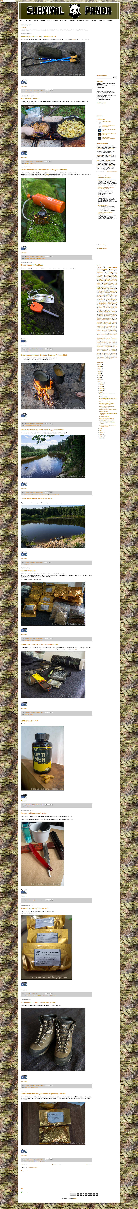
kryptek (101, 315)
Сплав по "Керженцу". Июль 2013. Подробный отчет (42, 430)
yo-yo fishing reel (100, 346)
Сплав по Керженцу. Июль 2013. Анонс (37, 498)
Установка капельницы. (103, 205)
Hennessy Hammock (101, 338)
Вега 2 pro (115, 346)
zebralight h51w (108, 346)
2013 (99, 381)
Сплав (104, 288)
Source (109, 330)
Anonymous (99, 148)
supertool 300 (100, 345)
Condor (114, 327)
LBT (99, 310)
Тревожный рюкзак (102, 303)
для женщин (106, 307)
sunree (106, 322)
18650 (107, 327)
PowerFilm (102, 339)
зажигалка (113, 351)
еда (25, 163)
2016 (99, 375)
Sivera (111, 295)
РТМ (114, 323)
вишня (98, 351)
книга (112, 307)
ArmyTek (115, 298)
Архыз (114, 322)
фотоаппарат (110, 302)
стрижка (99, 358)
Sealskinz (98, 330)
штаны (73, 39)
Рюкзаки (56, 20)
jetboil (116, 306)
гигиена (115, 290)
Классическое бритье (82, 20)
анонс (106, 276)
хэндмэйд (99, 276)
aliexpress (114, 279)
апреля (101, 432)
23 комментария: (39, 1159)
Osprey (114, 329)
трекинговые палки (48, 92)
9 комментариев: (39, 348)
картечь (98, 353)
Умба (103, 333)
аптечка (113, 282)
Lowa (107, 306)
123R (104, 335)
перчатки (110, 312)
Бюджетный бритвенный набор (33, 813)
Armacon (98, 294)
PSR (41, 640)
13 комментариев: (40, 712)
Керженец (33, 494)
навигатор (113, 354)
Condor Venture (114, 335)
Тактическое (101, 20)
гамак (106, 333)
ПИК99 (114, 347)
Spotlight (114, 330)
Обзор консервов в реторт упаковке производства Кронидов (106, 188)
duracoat (98, 331)
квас (102, 353)
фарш (108, 358)
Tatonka (111, 306)
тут (30, 358)
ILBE (110, 329)
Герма (106, 347)
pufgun (107, 331)
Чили (109, 349)
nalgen (115, 343)
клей (109, 353)
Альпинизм (110, 20)
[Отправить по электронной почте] (46, 90)
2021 (99, 366)
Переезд (23, 27)
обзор (35, 92)
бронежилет (99, 318)
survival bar (106, 316)
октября (101, 386)
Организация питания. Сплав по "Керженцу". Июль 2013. (44, 355)
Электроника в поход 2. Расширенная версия (39, 644)
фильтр (113, 292)
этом (42, 361)
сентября (102, 388)
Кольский (113, 316)
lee (112, 343)
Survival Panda (100, 146)
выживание (31, 92)
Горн (110, 347)
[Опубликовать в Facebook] (51, 90)
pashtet (108, 160)
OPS (111, 310)
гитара (110, 333)
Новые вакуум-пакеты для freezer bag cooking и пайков (43, 1094)
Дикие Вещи (100, 311)
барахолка (105, 350)
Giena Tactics (104, 329)
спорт (114, 326)
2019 (99, 370)
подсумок (104, 300)
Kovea (109, 290)
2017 (99, 373)
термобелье (101, 295)
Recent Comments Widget (112, 171)
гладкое (103, 351)
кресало (103, 334)
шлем (109, 308)
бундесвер (114, 350)
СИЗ (108, 287)
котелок (109, 304)
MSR (107, 310)
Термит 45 (104, 349)
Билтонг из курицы (106, 121)
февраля (102, 436)
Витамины (27, 806)
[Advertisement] (107, 48)
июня (101, 428)
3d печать (28, 20)
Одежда (49, 20)
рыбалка (102, 357)
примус (115, 312)
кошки (103, 354)
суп (37, 995)
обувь (29, 1087)
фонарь (101, 282)
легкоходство (108, 273)
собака (115, 300)
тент (43, 92)
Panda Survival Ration (53, 995)
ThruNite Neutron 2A (106, 341)
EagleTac (98, 329)
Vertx (98, 304)
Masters (105, 314)
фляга (107, 295)
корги (99, 334)
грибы (108, 351)
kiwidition (115, 310)
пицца (98, 357)
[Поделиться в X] (49, 90)
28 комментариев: (40, 1085)
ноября (101, 384)
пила (114, 304)
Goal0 (114, 337)
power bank (99, 316)
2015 (99, 377)
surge (106, 345)
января (101, 437)
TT (106, 291)
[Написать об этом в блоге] (47, 90)
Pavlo (98, 160)
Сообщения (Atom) (33, 1167)
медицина (101, 280)
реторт (98, 306)
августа (101, 390)
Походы (22, 20)
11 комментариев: (40, 804)
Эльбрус (100, 307)
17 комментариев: (40, 90)
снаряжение (39, 92)
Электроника (63, 20)
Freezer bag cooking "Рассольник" (34, 908)
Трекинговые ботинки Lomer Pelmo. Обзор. (38, 1002)
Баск (102, 296)
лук (107, 334)
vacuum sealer (113, 331)
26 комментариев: (40, 256)
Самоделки (72, 20)
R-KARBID (110, 314)
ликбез (98, 270)
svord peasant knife (112, 345)
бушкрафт (27, 92)
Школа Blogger (103, 244)
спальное (101, 286)
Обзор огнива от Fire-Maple (32, 265)
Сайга (115, 284)
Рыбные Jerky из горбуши (104, 196)
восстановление (107, 318)
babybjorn (111, 165)
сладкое (105, 302)
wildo (110, 322)
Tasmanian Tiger (113, 291)
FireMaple (43, 258)
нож (112, 283)
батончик (105, 294)
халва (111, 358)
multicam (113, 315)
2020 (99, 368)
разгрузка (110, 300)
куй (114, 318)
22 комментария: (39, 492)
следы (112, 357)
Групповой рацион (28, 571)
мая (101, 430)
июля (101, 392)
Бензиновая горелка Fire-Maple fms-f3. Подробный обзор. (44, 170)
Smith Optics (108, 339)
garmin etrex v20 (104, 343)
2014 (99, 379)
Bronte (108, 335)
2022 (99, 364)
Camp (103, 306)
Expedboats (101, 337)
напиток (108, 286)
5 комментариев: (39, 993)
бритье (29, 901)
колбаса (113, 353)
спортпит (103, 319)
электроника (30, 714)
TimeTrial (113, 341)
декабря (101, 382)
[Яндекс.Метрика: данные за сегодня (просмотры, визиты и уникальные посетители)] (25, 1192)
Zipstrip (114, 342)
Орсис (104, 323)
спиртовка (109, 326)
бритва (26, 901)
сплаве (47, 174)
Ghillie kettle (108, 337)
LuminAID (108, 338)
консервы (111, 294)
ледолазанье (99, 312)
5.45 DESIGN (110, 319)
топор (116, 307)
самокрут (104, 290)
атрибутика (99, 350)
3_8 (111, 146)
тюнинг (98, 283)
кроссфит (107, 354)
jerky (98, 290)
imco (109, 343)
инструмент (112, 288)
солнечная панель (101, 326)
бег (109, 350)
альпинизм (107, 279)
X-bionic (109, 342)
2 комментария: (39, 562)
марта (101, 434)
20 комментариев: (40, 899)
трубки (104, 358)
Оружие (99, 273)
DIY (116, 273)
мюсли (98, 319)
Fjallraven (100, 314)
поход (38, 425)
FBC (40, 425)
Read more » (24, 86)
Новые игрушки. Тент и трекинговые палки (38, 36)
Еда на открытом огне (30, 99)
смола (116, 357)
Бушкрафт (93, 20)
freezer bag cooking (55, 494)
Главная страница (56, 1164)
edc (113, 287)
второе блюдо (100, 287)
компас (98, 354)
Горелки (42, 20)
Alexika (100, 302)
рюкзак (100, 279)
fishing (98, 343)
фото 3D (100, 335)
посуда (34, 425)
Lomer (37, 1087)
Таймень (98, 349)
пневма (115, 334)
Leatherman (101, 299)
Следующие (24, 1164)
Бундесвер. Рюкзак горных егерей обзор (108, 126)
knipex (103, 331)
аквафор (113, 349)
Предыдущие (89, 1164)
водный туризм (28, 425)
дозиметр (115, 333)
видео (98, 300)
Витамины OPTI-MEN (29, 721)
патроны (105, 284)
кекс (106, 353)
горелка (31, 258)
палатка (99, 288)
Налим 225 (38, 494)
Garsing (114, 303)
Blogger (75, 1198)
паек (33, 1161)
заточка (109, 303)
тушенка (102, 327)
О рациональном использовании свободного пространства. (108, 138)
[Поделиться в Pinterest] (52, 90)
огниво (26, 350)
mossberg (108, 315)
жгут (105, 304)
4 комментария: (39, 161)
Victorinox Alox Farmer (101, 342)
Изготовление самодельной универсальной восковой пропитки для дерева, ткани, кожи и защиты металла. (107, 179)
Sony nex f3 (104, 330)
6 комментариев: (39, 638)
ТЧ (101, 304)
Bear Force (101, 291)
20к (110, 327)
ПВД (116, 302)
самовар (107, 357)
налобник (107, 292)
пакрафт (111, 334)
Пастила (109, 323)
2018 (99, 371)
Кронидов (108, 296)
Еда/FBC (36, 20)
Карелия (98, 333)
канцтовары (108, 298)
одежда (111, 272)
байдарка (113, 311)
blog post (111, 148)
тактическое (100, 272)
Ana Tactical (114, 308)
